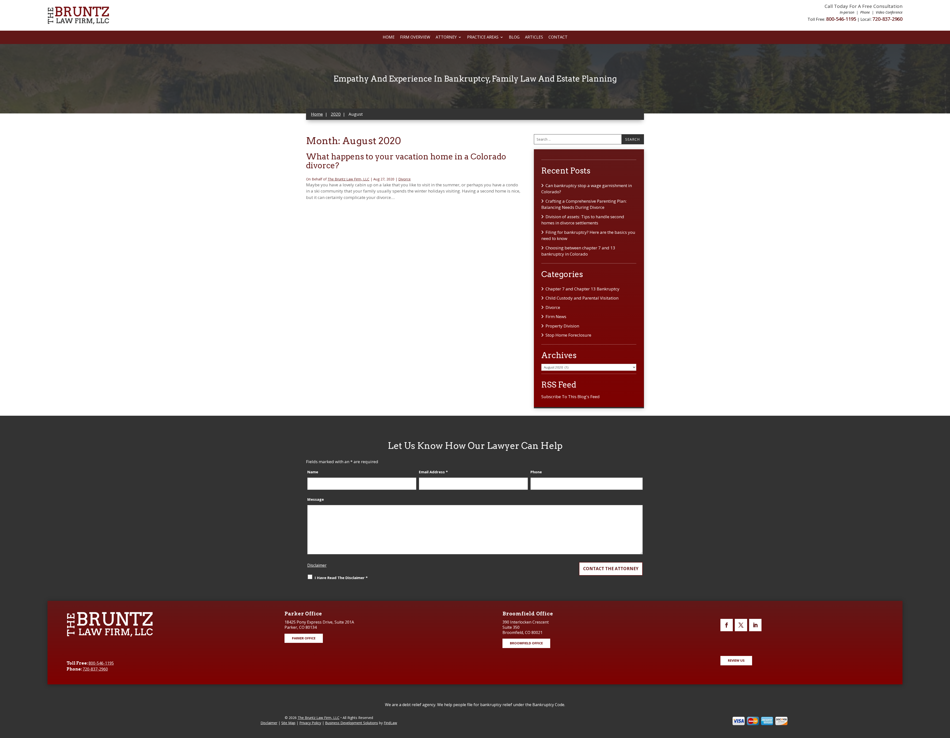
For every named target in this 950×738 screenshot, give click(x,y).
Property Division (562, 326)
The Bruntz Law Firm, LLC (348, 179)
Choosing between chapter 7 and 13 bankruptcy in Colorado (578, 251)
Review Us (736, 660)
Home (389, 37)
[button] (945, 702)
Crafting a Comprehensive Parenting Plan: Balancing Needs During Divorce (584, 204)
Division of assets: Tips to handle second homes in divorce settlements (582, 220)
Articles (534, 37)
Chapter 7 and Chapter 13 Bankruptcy (582, 289)
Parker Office (303, 638)
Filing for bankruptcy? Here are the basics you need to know (588, 235)
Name (312, 471)
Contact (558, 37)
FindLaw (390, 722)
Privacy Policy (310, 722)
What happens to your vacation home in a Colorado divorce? (406, 161)
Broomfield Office (526, 643)
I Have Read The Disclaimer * (341, 577)
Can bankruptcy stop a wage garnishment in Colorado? (586, 189)
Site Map (288, 722)
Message (315, 499)
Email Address (433, 471)
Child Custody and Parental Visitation (582, 298)
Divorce (404, 179)
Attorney (446, 37)
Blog (514, 37)
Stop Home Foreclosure (568, 335)
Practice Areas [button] (483, 37)
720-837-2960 (887, 19)
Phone (536, 471)
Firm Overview (415, 37)
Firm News (556, 316)
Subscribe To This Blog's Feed (570, 396)
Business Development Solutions (351, 722)
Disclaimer (317, 565)
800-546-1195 (841, 19)
